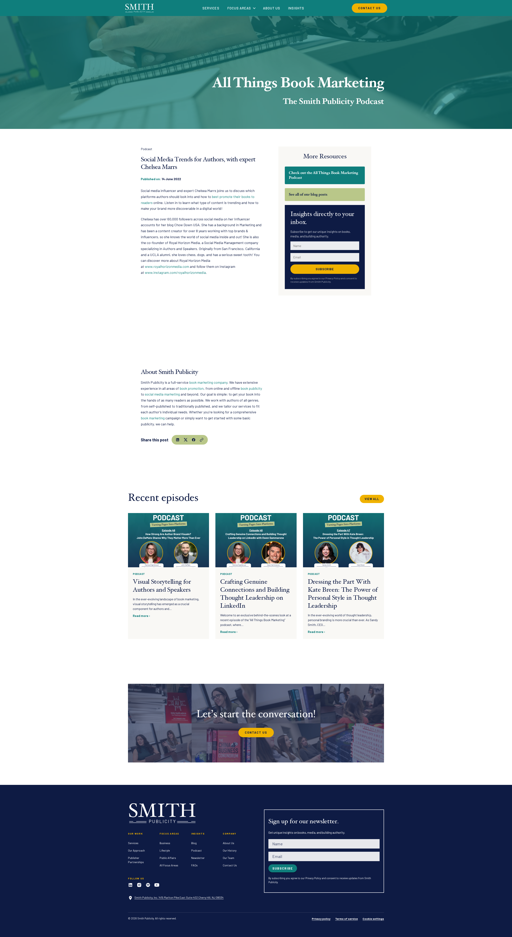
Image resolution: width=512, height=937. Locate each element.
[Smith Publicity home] (140, 8)
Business (165, 843)
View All (372, 499)
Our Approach (136, 850)
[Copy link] (201, 440)
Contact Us (369, 8)
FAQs (194, 865)
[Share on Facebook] (193, 440)
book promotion (192, 388)
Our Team (228, 858)
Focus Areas (239, 8)
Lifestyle (165, 850)
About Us (271, 8)
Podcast (146, 149)
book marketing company (208, 382)
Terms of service (346, 918)
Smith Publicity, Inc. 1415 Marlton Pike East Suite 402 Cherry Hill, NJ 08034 (179, 897)
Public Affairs (168, 858)
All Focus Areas (169, 865)
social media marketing (162, 394)
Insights (296, 8)
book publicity (251, 388)
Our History (229, 850)
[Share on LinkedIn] (177, 440)
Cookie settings (373, 918)
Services (210, 8)
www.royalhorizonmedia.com (167, 266)
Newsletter (198, 858)
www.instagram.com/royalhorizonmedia (175, 272)
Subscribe (325, 269)
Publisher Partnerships (136, 860)
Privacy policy (321, 918)
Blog (194, 843)
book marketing (153, 418)
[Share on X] (185, 440)
